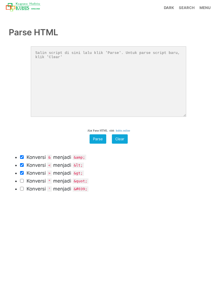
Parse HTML (33, 32)
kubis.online (123, 130)
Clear (119, 139)
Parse (98, 139)
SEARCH (187, 7)
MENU (205, 7)
